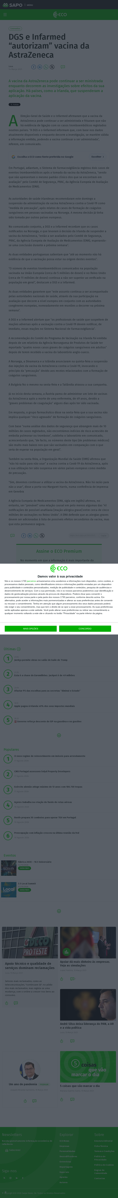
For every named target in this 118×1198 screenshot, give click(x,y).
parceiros (31, 581)
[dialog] (59, 599)
